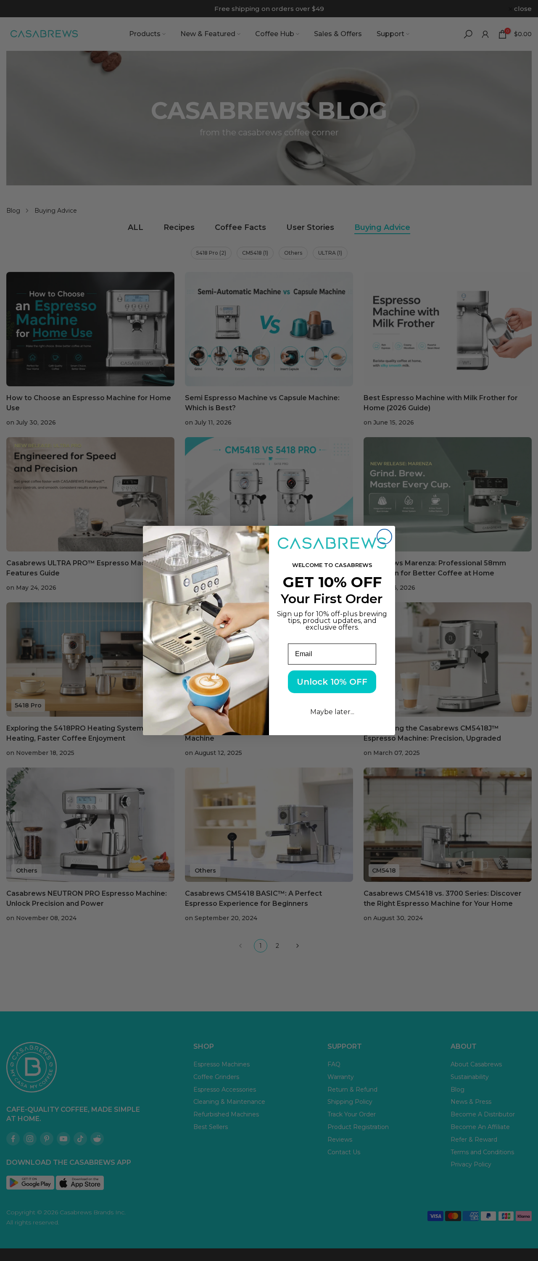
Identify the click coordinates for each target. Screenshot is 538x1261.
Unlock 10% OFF (332, 682)
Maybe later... (332, 712)
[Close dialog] (384, 536)
